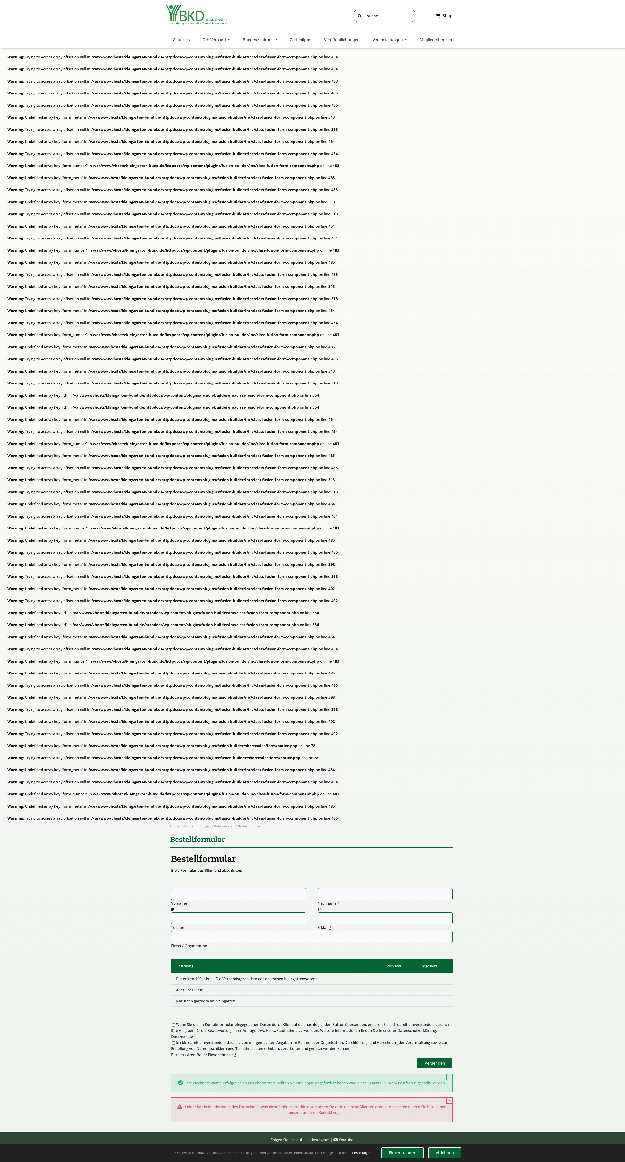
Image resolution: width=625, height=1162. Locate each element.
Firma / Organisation (189, 945)
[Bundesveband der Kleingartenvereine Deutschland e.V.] (196, 6)
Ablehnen (445, 1152)
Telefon (177, 927)
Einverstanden (402, 1152)
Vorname (179, 903)
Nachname (329, 903)
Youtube (346, 1139)
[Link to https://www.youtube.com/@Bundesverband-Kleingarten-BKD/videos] (335, 1139)
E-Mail (324, 927)
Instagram (321, 1139)
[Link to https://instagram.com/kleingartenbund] (309, 1139)
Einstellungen (362, 1153)
